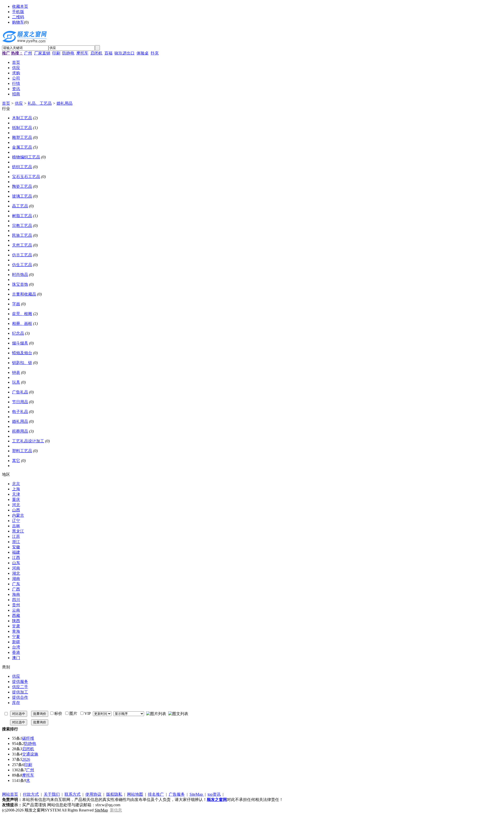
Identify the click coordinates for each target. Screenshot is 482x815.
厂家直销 (42, 53)
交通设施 (30, 754)
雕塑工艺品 (22, 137)
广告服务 (177, 794)
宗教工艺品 (22, 225)
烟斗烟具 (20, 343)
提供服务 (20, 681)
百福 (108, 53)
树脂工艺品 (22, 216)
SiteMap (197, 794)
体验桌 (143, 53)
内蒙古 (18, 515)
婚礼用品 (64, 103)
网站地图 (135, 794)
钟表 (16, 372)
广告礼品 (20, 392)
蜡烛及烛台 (22, 353)
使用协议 (93, 794)
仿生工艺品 (22, 265)
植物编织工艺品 (26, 157)
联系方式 (73, 794)
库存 (16, 703)
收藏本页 (20, 6)
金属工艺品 (22, 147)
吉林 (16, 526)
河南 (16, 568)
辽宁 (16, 520)
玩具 (16, 382)
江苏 (16, 536)
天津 (16, 494)
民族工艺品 (22, 235)
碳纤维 (28, 738)
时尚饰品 (20, 274)
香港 (16, 652)
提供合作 (20, 697)
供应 (19, 103)
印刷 (56, 53)
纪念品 (18, 333)
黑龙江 (18, 531)
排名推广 (156, 794)
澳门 (16, 658)
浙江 (16, 542)
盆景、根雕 (22, 314)
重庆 (16, 499)
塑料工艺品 (22, 451)
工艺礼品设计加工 (28, 441)
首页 (6, 103)
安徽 (16, 547)
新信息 (116, 810)
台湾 (16, 647)
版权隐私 (114, 794)
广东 (16, 584)
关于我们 (52, 794)
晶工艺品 (20, 206)
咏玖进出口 (124, 53)
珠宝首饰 (20, 284)
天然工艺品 (22, 245)
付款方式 (31, 794)
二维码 (18, 17)
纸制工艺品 (22, 128)
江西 (16, 557)
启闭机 (96, 53)
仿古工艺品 (22, 255)
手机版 (18, 12)
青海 (16, 631)
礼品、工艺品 (40, 103)
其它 (16, 460)
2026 (26, 759)
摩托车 (82, 53)
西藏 (16, 615)
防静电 (68, 53)
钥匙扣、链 (22, 363)
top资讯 (214, 794)
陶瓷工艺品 (22, 186)
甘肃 (16, 626)
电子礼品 (20, 412)
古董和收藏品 (24, 294)
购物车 (18, 22)
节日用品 (20, 402)
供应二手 (20, 687)
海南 (16, 594)
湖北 (16, 573)
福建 (16, 552)
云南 (16, 610)
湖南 (16, 578)
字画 (16, 304)
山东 (16, 563)
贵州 (16, 605)
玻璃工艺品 (22, 196)
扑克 (155, 53)
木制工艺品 (22, 118)
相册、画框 (22, 323)
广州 (28, 53)
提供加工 (20, 692)
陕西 (16, 621)
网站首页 (10, 794)
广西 (16, 589)
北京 (16, 484)
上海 (16, 489)
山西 (16, 510)
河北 (16, 505)
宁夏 (16, 636)
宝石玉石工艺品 (26, 176)
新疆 (16, 642)
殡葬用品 (20, 431)
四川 (16, 600)
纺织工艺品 (22, 167)
